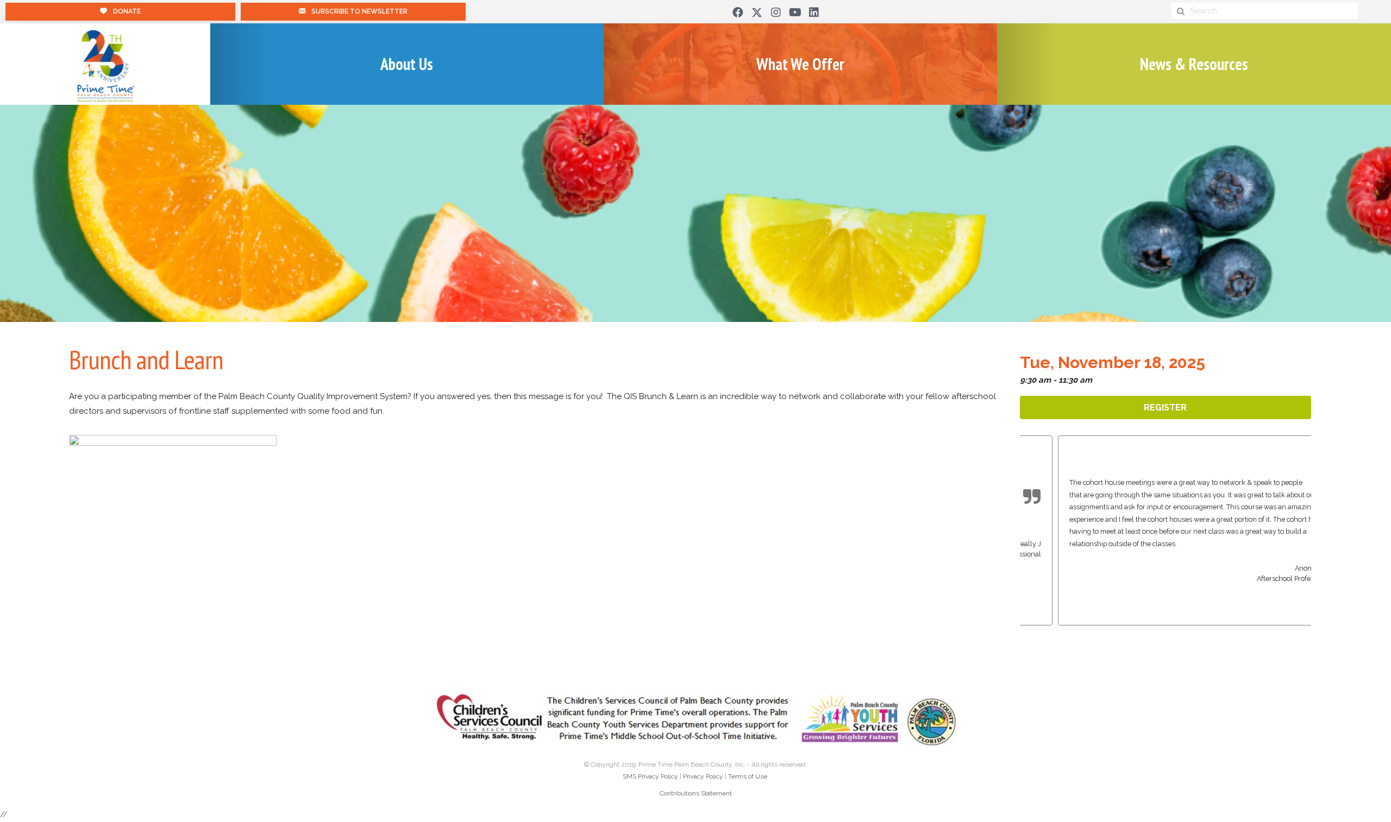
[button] (738, 12)
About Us (406, 63)
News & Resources (1194, 63)
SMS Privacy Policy (650, 776)
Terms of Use (747, 776)
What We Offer (800, 63)
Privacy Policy (703, 776)
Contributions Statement (696, 793)
